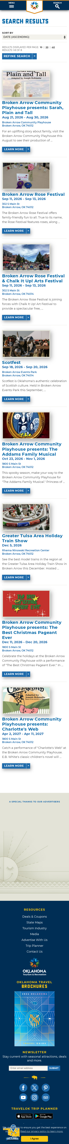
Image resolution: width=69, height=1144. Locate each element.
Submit (54, 1068)
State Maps (34, 922)
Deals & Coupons (34, 916)
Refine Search (17, 56)
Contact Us (35, 951)
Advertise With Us (34, 940)
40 (53, 47)
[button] (11, 5)
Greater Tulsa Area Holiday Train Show (32, 538)
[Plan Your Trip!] (11, 1133)
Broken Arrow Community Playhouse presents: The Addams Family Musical (31, 449)
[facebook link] (23, 1088)
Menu (12, 3)
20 (47, 47)
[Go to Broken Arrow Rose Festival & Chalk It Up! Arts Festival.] (26, 257)
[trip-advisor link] (46, 1097)
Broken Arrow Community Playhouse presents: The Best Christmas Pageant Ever (31, 630)
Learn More (14, 149)
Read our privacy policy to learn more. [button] (41, 1131)
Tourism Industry (34, 928)
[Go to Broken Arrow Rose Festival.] (26, 175)
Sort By (7, 32)
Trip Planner (34, 946)
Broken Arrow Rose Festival (33, 194)
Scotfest (11, 362)
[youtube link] (23, 1097)
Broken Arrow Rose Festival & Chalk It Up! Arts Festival (33, 278)
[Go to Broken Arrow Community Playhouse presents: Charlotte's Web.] (26, 700)
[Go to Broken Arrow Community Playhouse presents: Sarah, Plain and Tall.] (26, 84)
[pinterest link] (46, 1088)
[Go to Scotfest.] (26, 344)
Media (34, 934)
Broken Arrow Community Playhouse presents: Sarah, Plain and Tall (33, 107)
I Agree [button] (34, 1138)
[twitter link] (34, 1088)
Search (57, 3)
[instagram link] (34, 1097)
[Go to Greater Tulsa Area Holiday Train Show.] (26, 517)
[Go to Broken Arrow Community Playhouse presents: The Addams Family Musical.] (26, 425)
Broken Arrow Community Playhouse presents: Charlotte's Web (31, 724)
